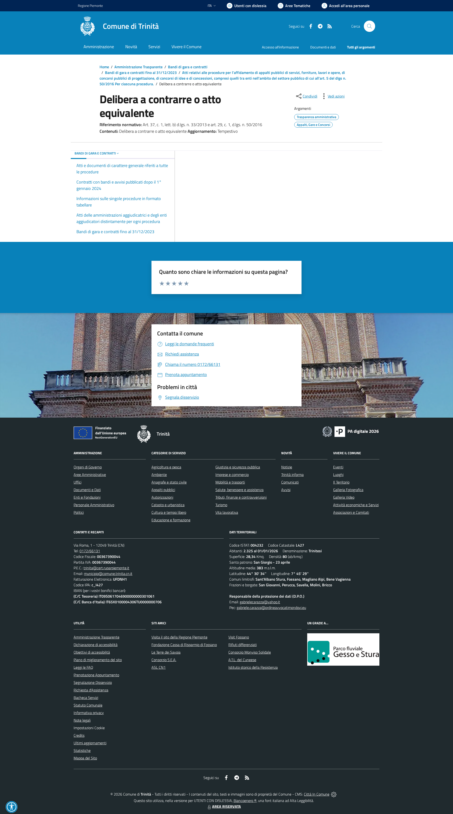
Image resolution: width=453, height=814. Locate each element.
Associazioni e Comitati (351, 512)
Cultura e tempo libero (168, 512)
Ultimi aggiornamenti (90, 743)
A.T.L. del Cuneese (242, 660)
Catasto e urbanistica (168, 505)
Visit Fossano (238, 637)
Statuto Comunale (88, 705)
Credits (79, 735)
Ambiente (159, 474)
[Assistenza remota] (334, 794)
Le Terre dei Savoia (165, 652)
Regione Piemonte (90, 5)
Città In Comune (316, 794)
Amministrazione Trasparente (138, 67)
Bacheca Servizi (86, 697)
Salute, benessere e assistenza (239, 490)
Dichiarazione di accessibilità (95, 644)
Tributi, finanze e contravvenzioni (241, 497)
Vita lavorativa (226, 512)
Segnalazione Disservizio (93, 682)
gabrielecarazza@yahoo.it (260, 602)
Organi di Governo (88, 467)
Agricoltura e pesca (166, 467)
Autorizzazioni (162, 497)
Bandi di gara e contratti (187, 67)
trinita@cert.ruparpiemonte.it (106, 568)
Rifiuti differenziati (242, 644)
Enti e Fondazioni (87, 497)
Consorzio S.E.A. (163, 660)
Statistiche (82, 750)
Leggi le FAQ (83, 667)
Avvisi (285, 490)
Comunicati (290, 482)
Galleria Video (343, 497)
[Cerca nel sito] (369, 26)
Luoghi (338, 474)
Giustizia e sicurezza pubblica (237, 467)
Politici (79, 512)
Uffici (77, 482)
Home (104, 67)
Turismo (221, 505)
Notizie (286, 467)
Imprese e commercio (232, 474)
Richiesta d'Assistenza (91, 690)
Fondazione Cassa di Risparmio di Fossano (184, 644)
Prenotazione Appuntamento (96, 675)
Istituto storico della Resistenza (253, 667)
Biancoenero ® (245, 800)
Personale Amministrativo (94, 505)
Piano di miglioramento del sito (98, 660)
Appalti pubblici (163, 490)
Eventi (338, 467)
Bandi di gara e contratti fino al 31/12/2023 (141, 72)
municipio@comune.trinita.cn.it (108, 573)
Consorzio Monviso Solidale (249, 652)
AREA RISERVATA (226, 806)
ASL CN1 (158, 667)
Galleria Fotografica (348, 490)
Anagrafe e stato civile (169, 482)
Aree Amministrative (90, 474)
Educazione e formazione (170, 520)
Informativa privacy (89, 712)
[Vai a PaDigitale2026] (350, 431)
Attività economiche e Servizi (356, 505)
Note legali (82, 720)
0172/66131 (90, 551)
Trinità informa (292, 474)
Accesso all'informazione (280, 47)
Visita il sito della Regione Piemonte (179, 637)
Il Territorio (341, 482)
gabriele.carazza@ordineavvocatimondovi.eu (271, 607)
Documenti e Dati (87, 490)
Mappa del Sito (85, 758)
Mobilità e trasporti (230, 482)
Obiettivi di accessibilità (92, 652)
